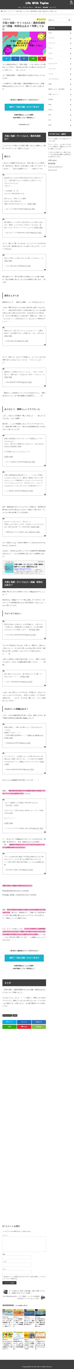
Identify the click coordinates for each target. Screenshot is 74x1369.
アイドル (51, 38)
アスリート (52, 43)
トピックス (52, 69)
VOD (50, 33)
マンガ (50, 74)
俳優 (49, 84)
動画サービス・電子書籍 (56, 89)
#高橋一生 (30, 735)
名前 (3, 1254)
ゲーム (50, 58)
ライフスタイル (53, 79)
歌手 (49, 115)
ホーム (19, 7)
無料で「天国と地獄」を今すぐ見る (23, 107)
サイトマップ (53, 7)
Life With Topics (37, 3)
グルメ (50, 53)
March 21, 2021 (29, 209)
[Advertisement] (24, 1126)
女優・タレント (53, 94)
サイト (4, 1269)
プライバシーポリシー (28, 7)
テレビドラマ (7, 1015)
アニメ (50, 48)
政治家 (50, 99)
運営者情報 (45, 7)
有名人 (50, 109)
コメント (5, 1235)
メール (4, 1261)
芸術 (49, 125)
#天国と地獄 (31, 204)
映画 (15, 1015)
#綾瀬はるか (39, 735)
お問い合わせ (38, 7)
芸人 (49, 120)
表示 (27, 124)
